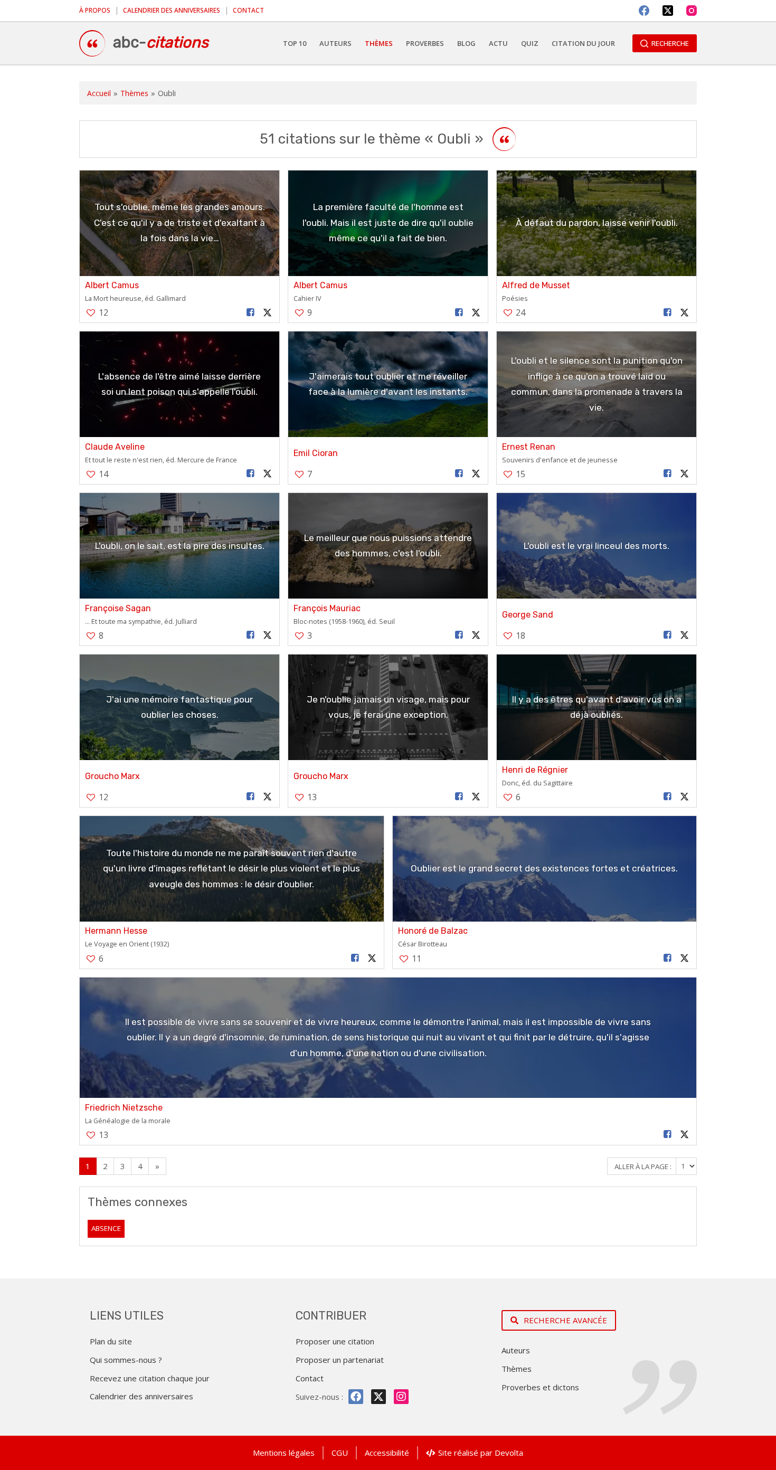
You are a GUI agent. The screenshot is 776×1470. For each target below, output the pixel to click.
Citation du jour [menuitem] (583, 43)
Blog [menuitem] (466, 43)
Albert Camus (112, 285)
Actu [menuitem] (498, 43)
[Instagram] (691, 10)
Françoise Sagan (118, 608)
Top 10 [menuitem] (294, 43)
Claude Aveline (115, 447)
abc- (161, 42)
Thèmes (134, 93)
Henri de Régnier (535, 770)
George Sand (527, 615)
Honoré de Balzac (433, 931)
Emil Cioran (316, 453)
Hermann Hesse (116, 931)
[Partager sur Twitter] (267, 312)
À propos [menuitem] (94, 10)
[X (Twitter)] (668, 10)
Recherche (670, 43)
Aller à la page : (643, 1166)
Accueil (99, 93)
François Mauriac (327, 608)
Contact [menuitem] (248, 10)
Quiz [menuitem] (529, 43)
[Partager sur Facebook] (250, 312)
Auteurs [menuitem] (335, 43)
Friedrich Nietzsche (124, 1108)
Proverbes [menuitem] (425, 43)
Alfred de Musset (536, 285)
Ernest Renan (528, 447)
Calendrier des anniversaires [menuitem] (171, 10)
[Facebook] (644, 10)
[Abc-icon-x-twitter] (378, 1396)
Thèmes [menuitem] (379, 43)
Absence (106, 1228)
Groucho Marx (112, 776)
